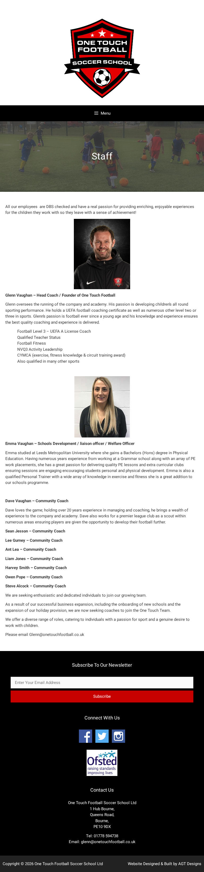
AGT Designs (189, 864)
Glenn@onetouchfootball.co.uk (56, 634)
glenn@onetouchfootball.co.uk (108, 842)
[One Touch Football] (102, 99)
